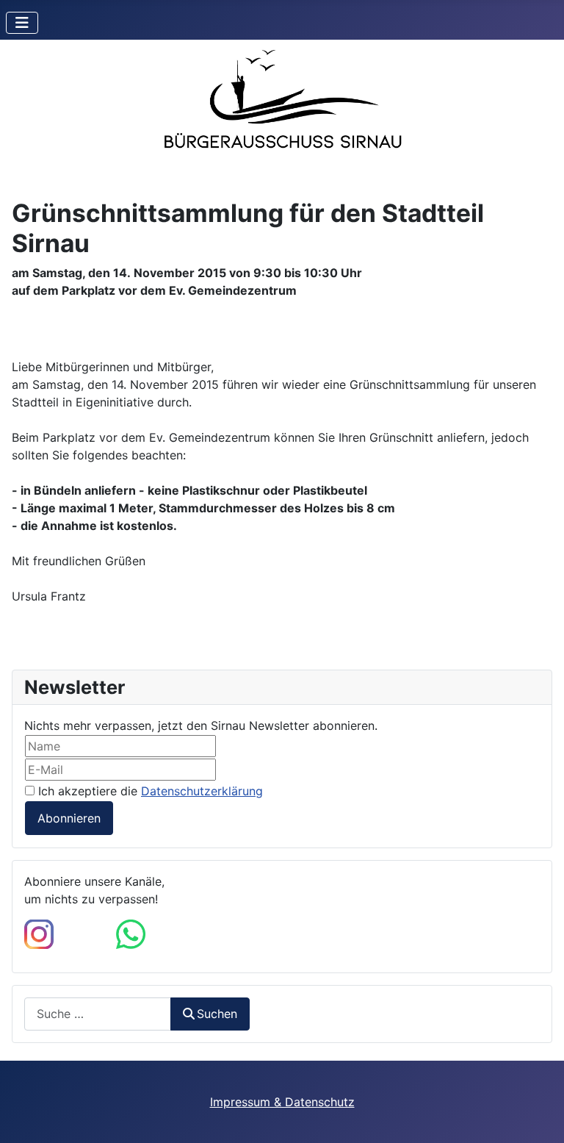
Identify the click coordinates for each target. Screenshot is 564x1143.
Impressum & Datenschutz (282, 1101)
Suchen (217, 1013)
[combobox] (97, 1014)
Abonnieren (69, 818)
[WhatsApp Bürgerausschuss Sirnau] (130, 932)
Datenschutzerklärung (202, 791)
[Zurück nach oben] (538, 1115)
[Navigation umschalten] (22, 23)
